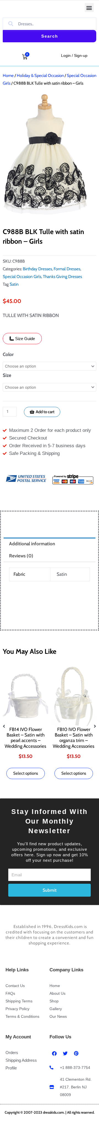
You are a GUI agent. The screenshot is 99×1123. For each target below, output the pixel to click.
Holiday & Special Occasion (40, 75)
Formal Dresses (67, 268)
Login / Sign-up (74, 55)
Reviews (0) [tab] (21, 555)
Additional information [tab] (32, 543)
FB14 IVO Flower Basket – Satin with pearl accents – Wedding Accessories (25, 738)
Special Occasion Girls (22, 276)
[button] (89, 7)
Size (7, 375)
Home (8, 75)
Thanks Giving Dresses (62, 276)
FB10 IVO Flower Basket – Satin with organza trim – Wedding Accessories (73, 738)
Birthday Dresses (37, 268)
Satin (14, 284)
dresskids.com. (54, 1112)
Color (8, 354)
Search (49, 36)
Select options (25, 773)
